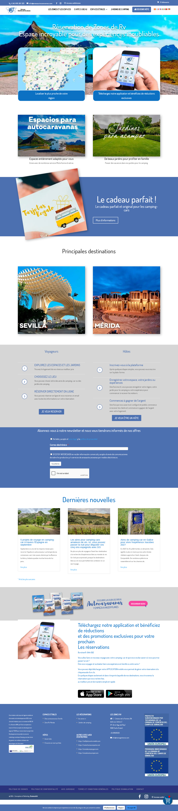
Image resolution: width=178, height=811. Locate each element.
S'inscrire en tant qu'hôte (53, 743)
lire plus (23, 567)
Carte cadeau (80, 9)
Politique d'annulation (122, 789)
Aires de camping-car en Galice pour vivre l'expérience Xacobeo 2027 (137, 542)
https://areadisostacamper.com (88, 753)
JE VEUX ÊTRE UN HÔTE (127, 418)
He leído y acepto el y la (75, 439)
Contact (140, 789)
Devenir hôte (143, 9)
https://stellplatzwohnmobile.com (89, 741)
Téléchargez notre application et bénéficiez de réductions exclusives (126, 96)
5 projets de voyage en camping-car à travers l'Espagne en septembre (37, 542)
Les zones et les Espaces (59, 9)
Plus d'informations (105, 220)
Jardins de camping (120, 9)
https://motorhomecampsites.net (89, 745)
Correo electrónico (58, 444)
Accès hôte (48, 739)
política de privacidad (88, 439)
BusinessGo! (34, 796)
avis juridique (68, 789)
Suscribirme (55, 464)
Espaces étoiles (97, 9)
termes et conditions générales (93, 789)
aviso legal (73, 439)
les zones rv (82, 719)
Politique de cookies (18, 789)
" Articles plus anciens (26, 579)
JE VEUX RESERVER (51, 411)
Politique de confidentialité (44, 789)
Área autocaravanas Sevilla (53, 719)
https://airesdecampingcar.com (88, 749)
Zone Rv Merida (50, 722)
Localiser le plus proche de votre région (51, 96)
